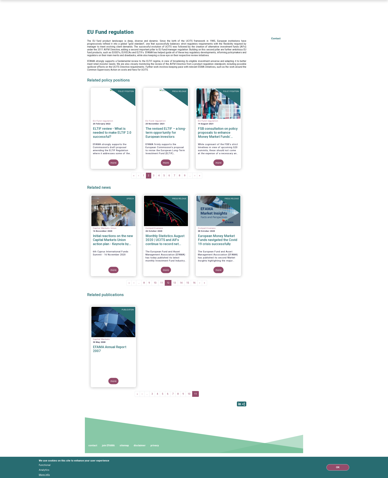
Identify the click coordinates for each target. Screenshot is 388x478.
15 (188, 282)
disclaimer (140, 445)
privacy (155, 445)
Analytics (44, 469)
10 (156, 282)
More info (44, 474)
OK (338, 467)
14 (182, 282)
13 (175, 282)
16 (195, 282)
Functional (44, 464)
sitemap (124, 445)
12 (169, 283)
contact (92, 445)
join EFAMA (108, 445)
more (113, 162)
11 (162, 282)
